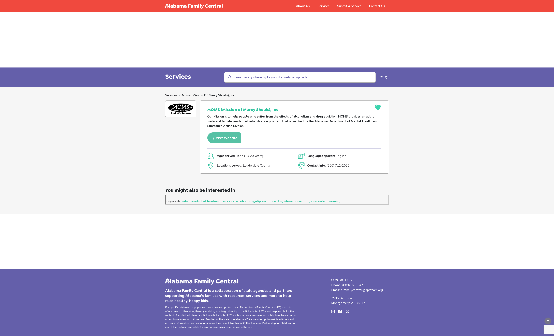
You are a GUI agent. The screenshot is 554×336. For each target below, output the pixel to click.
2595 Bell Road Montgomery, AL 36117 (348, 300)
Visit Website (226, 138)
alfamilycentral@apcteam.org (362, 290)
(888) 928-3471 (353, 285)
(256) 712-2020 (338, 165)
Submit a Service (349, 6)
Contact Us (377, 6)
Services (323, 6)
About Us (303, 6)
